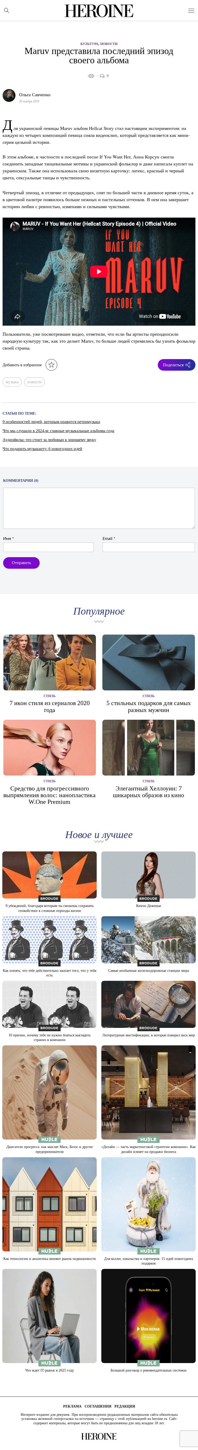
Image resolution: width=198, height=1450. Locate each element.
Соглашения (98, 1406)
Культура (89, 44)
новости (34, 382)
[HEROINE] (99, 10)
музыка (12, 382)
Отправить (21, 563)
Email (109, 539)
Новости (109, 44)
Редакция (124, 1406)
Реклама (72, 1406)
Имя (8, 539)
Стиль (50, 696)
